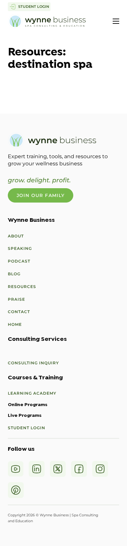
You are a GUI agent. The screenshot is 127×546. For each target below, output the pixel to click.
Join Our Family (41, 195)
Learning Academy (32, 393)
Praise (16, 299)
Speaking (20, 248)
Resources (22, 286)
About (16, 236)
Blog (14, 273)
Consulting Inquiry (33, 362)
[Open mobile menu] (116, 21)
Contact (19, 311)
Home (15, 324)
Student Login (26, 427)
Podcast (19, 261)
